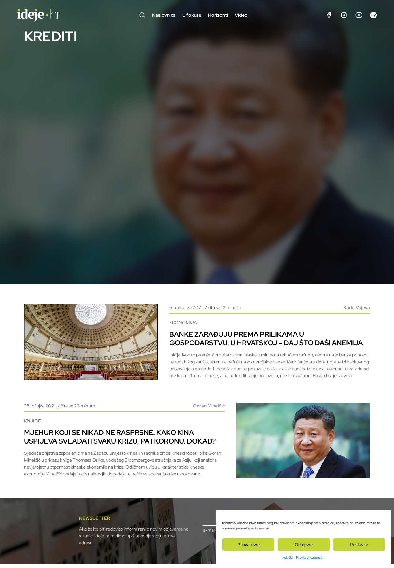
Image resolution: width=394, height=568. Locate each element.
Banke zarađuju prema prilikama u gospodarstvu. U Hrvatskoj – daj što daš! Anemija (266, 338)
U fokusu (191, 15)
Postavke (359, 544)
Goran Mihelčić (209, 406)
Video (241, 15)
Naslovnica (164, 15)
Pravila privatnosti (309, 557)
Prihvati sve (248, 544)
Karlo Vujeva (356, 308)
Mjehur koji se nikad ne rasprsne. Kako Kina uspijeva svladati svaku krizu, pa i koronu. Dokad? (120, 437)
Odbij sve (304, 544)
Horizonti (218, 15)
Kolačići (287, 557)
